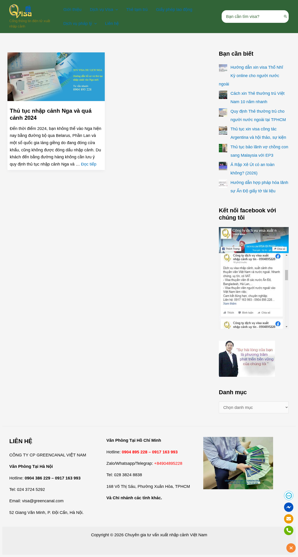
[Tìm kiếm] (285, 16)
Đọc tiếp (88, 164)
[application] (115, 10)
